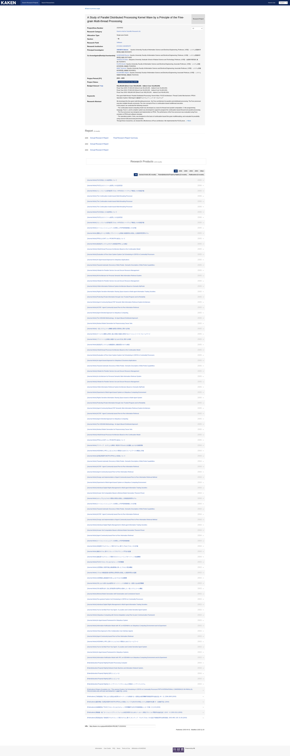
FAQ (113, 748)
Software (119, 42)
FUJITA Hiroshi (121, 64)
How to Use (271, 3)
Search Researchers (48, 3)
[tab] (146, 161)
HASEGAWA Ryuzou (123, 55)
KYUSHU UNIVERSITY (124, 46)
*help (101, 86)
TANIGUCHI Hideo (122, 59)
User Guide (107, 748)
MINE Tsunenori (122, 68)
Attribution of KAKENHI (139, 748)
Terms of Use (126, 748)
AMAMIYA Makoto (122, 50)
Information (98, 748)
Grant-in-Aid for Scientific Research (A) (128, 31)
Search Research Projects (30, 3)
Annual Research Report (99, 138)
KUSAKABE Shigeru (123, 72)
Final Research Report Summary (125, 138)
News (118, 748)
